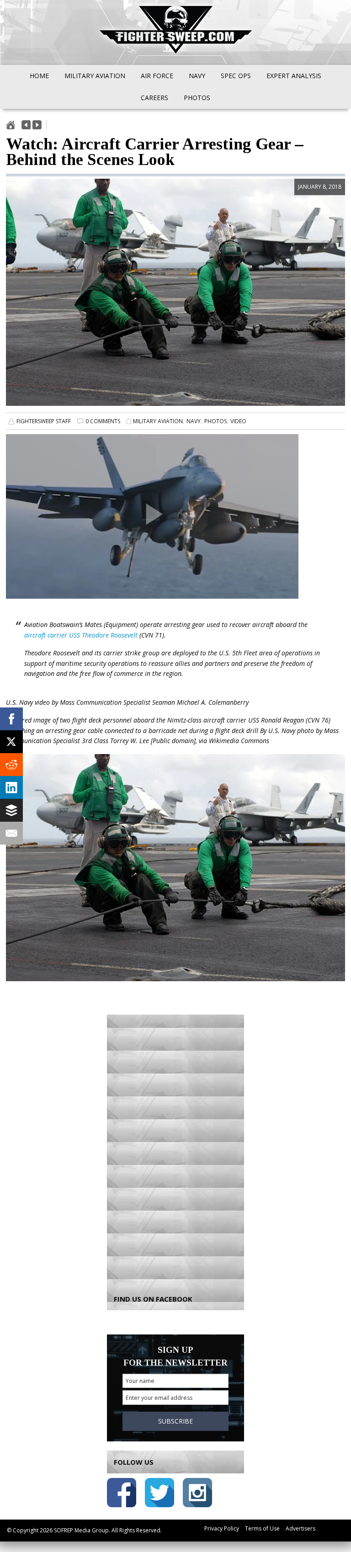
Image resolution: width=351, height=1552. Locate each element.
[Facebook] (11, 718)
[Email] (11, 833)
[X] (11, 741)
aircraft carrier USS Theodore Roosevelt (81, 635)
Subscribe (175, 1421)
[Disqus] (175, 1148)
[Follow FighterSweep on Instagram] (197, 1494)
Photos (215, 421)
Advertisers (300, 1528)
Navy (193, 421)
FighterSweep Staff (43, 421)
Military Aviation (158, 421)
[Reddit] (11, 764)
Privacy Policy (221, 1528)
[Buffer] (11, 810)
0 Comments (102, 421)
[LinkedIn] (11, 787)
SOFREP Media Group (81, 1530)
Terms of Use (262, 1528)
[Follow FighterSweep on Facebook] (121, 1494)
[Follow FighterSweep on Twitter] (159, 1494)
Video (238, 421)
